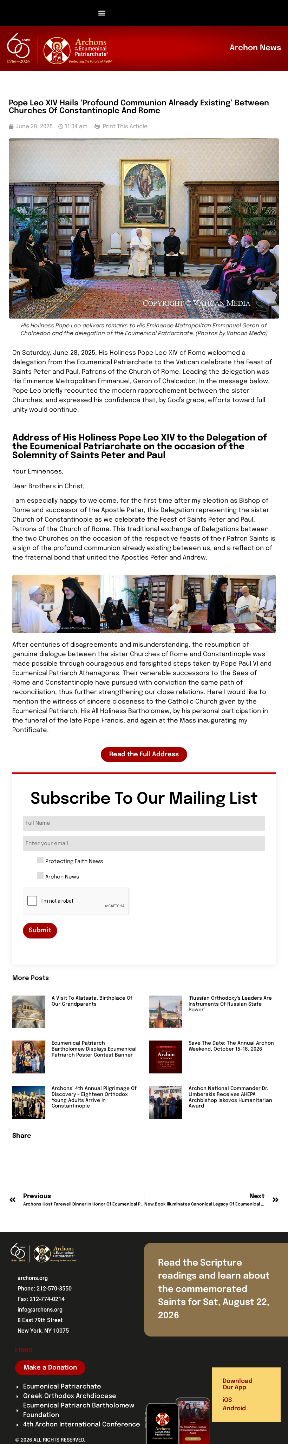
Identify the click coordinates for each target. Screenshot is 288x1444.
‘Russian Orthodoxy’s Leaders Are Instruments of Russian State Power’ (230, 1004)
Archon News (62, 877)
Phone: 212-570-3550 (45, 1288)
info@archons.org (40, 1309)
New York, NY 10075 (43, 1330)
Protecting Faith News (74, 861)
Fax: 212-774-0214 (41, 1299)
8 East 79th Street (40, 1320)
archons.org (33, 1278)
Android (234, 1409)
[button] (102, 13)
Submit (40, 930)
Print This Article (125, 127)
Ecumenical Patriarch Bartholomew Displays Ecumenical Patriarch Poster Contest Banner (94, 1049)
